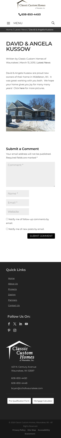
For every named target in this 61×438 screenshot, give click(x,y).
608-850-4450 (19, 378)
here (22, 88)
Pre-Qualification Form (19, 401)
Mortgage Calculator (43, 401)
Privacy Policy (18, 430)
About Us (13, 283)
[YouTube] (26, 324)
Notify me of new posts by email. (26, 229)
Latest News (20, 29)
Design (12, 294)
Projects (12, 289)
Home (9, 29)
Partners (12, 300)
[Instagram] (14, 330)
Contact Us (14, 305)
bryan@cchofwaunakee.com (27, 388)
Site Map (32, 430)
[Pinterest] (9, 330)
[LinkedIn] (20, 324)
